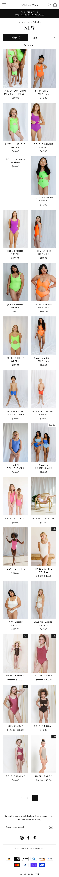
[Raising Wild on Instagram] (22, 838)
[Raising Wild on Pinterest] (35, 838)
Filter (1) (15, 37)
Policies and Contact (29, 849)
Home (20, 22)
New (28, 22)
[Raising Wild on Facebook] (28, 838)
